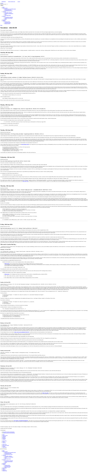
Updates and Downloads (8, 18)
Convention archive (7, 22)
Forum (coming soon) (11, 1)
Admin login (4, 447)
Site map (3, 446)
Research (3, 16)
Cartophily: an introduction (8, 13)
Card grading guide (7, 15)
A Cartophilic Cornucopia (8, 17)
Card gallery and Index (8, 12)
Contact (19, 1)
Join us (3, 441)
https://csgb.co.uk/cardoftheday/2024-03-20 (21, 332)
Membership (4, 1)
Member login (4, 470)
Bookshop (4, 19)
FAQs (5, 14)
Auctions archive (7, 21)
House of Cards (4, 435)
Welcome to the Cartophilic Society (10, 452)
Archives (3, 20)
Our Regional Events (7, 9)
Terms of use (4, 444)
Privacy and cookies (5, 445)
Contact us (4, 442)
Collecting (4, 11)
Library (5, 462)
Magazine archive (7, 23)
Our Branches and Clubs (8, 10)
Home (3, 7)
